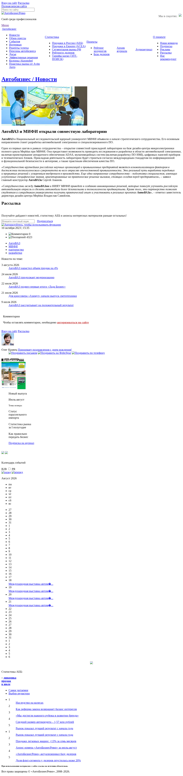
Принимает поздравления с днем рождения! (45, 349)
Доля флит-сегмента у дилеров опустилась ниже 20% (48, 760)
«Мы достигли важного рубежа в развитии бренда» (47, 715)
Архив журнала (122, 49)
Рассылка (23, 2)
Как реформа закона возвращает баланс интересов (46, 709)
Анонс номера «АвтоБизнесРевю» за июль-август (46, 747)
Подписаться (45, 221)
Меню (5, 25)
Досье (12, 54)
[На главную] (13, 13)
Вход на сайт (9, 2)
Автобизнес (9, 28)
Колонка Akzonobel (21, 60)
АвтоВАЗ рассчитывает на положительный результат (41, 305)
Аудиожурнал (143, 49)
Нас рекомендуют (168, 57)
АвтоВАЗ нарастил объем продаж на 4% (33, 268)
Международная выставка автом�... (31, 583)
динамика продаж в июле (8, 681)
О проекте (159, 36)
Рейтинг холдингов (100, 49)
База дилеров (102, 54)
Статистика (52, 36)
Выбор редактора (19, 693)
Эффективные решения (23, 57)
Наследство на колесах (29, 702)
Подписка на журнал (21, 443)
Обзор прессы (17, 38)
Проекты (91, 41)
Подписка (166, 46)
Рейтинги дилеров (63, 52)
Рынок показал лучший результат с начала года (44, 728)
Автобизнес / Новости (29, 79)
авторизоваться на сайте (73, 322)
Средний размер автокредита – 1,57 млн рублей (45, 721)
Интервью (15, 44)
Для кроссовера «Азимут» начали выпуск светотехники (43, 295)
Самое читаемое (18, 690)
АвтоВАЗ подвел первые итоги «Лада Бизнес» (37, 286)
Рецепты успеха (19, 47)
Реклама (165, 49)
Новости (14, 35)
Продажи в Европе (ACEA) (69, 46)
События (14, 41)
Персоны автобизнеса (22, 51)
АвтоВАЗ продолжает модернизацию (31, 277)
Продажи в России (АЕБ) (67, 43)
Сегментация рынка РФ (66, 49)
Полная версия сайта (14, 6)
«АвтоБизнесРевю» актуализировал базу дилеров (46, 754)
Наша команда (169, 43)
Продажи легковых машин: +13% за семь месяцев (46, 741)
